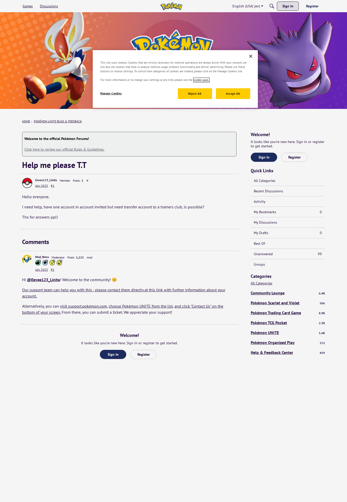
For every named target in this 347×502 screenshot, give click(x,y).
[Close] (250, 56)
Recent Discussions (268, 191)
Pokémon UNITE (288, 332)
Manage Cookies (111, 93)
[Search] (271, 6)
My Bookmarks (288, 212)
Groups (259, 264)
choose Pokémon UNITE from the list (141, 306)
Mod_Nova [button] (42, 257)
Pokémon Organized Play (288, 342)
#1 (52, 186)
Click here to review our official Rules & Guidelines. (64, 149)
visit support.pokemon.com (83, 306)
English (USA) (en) (246, 6)
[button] (27, 183)
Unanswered (288, 254)
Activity (259, 201)
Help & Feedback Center (288, 352)
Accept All (233, 94)
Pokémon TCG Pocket (288, 322)
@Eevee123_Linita (43, 279)
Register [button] (143, 354)
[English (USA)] (171, 6)
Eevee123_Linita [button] (46, 180)
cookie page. (201, 80)
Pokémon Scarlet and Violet (288, 302)
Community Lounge (288, 292)
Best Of (259, 243)
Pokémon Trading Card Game (288, 312)
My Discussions (265, 222)
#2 (52, 269)
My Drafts (288, 233)
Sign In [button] (113, 354)
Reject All (194, 94)
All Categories (264, 180)
